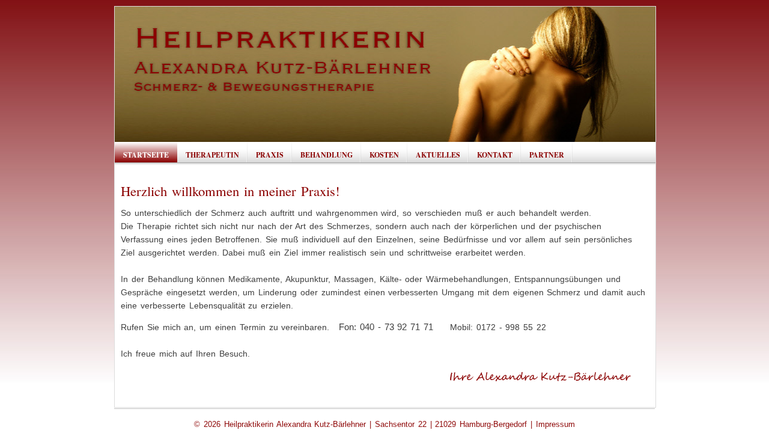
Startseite (146, 155)
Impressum (555, 424)
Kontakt (494, 155)
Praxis (270, 155)
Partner (546, 155)
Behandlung (326, 155)
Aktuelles (438, 155)
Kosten (384, 155)
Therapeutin (212, 155)
